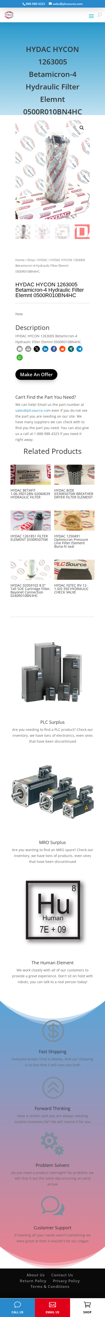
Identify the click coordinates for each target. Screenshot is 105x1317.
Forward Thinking (52, 1108)
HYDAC (42, 260)
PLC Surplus (52, 722)
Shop (31, 260)
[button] (81, 127)
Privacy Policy (66, 1280)
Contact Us (62, 1274)
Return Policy (33, 1280)
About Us (36, 1274)
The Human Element (53, 963)
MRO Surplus (52, 842)
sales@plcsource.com (33, 410)
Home (19, 260)
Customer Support (52, 1228)
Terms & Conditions (50, 1286)
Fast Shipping (52, 1051)
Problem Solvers (52, 1165)
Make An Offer (36, 374)
